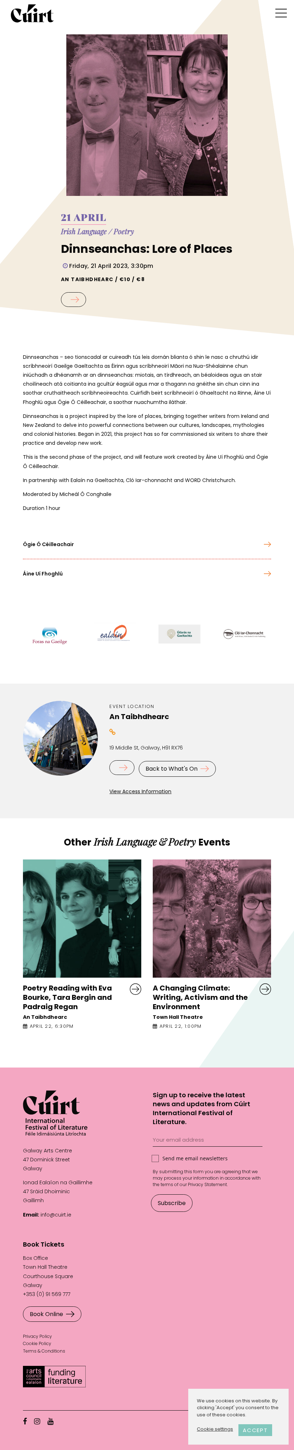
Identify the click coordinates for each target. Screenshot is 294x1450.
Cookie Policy (37, 1343)
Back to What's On (172, 769)
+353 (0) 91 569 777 (46, 1294)
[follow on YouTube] (50, 1421)
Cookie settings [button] (215, 1429)
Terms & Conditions (44, 1351)
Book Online (46, 1314)
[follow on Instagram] (37, 1421)
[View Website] (112, 732)
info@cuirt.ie (56, 1214)
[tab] (147, 544)
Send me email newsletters (195, 1158)
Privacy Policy (37, 1336)
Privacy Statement (207, 1184)
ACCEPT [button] (255, 1430)
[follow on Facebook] (25, 1421)
